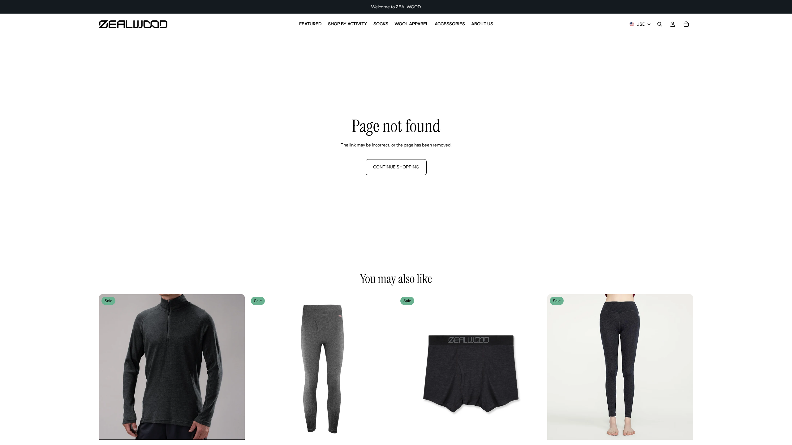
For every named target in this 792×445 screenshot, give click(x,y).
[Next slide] (235, 367)
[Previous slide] (108, 367)
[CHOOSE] (235, 430)
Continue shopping (396, 167)
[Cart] (686, 24)
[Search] (659, 24)
